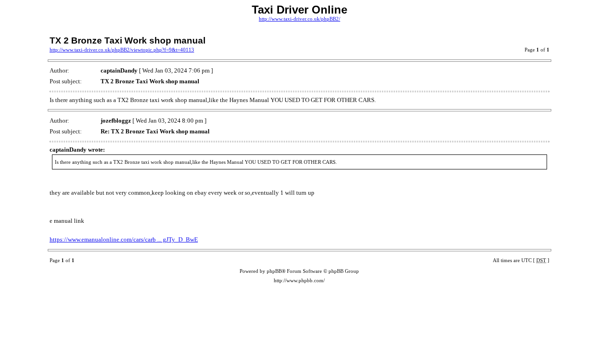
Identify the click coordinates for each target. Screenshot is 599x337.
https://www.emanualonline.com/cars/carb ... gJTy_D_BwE (124, 239)
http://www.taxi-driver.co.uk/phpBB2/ (299, 19)
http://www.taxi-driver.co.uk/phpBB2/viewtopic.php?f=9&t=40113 (122, 49)
